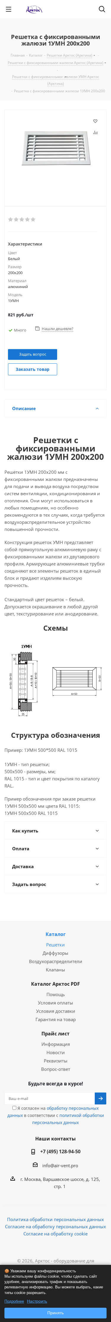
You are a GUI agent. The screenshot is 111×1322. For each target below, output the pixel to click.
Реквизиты (55, 1061)
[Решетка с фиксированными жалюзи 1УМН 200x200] (55, 153)
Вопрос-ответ (55, 1069)
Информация (55, 1044)
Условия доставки (55, 1011)
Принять (55, 1312)
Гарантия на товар (56, 1019)
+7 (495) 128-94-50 (60, 1151)
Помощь (55, 994)
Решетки (55, 945)
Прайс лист (55, 1033)
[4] (27, 219)
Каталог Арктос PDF (55, 984)
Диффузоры (55, 953)
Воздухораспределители (55, 961)
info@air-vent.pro (60, 1165)
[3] (22, 219)
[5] (33, 219)
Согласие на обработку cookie (55, 1234)
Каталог (56, 934)
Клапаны (55, 970)
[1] (11, 219)
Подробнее (14, 1301)
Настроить (37, 1301)
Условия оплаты (55, 1003)
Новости (55, 1052)
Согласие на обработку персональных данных (55, 1226)
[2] (16, 219)
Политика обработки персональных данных (55, 1219)
